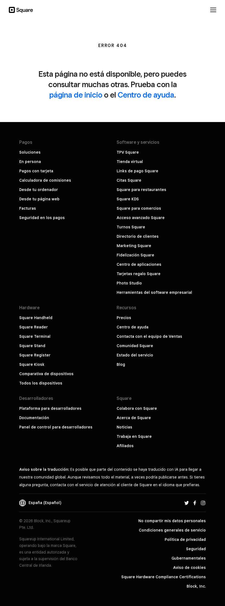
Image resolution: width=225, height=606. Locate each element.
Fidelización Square (135, 255)
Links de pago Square (137, 171)
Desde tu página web (39, 199)
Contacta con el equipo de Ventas (149, 336)
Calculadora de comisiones (45, 180)
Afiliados (125, 446)
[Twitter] (186, 502)
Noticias (124, 427)
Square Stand (32, 346)
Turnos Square (131, 227)
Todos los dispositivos (40, 383)
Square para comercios (139, 208)
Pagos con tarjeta (36, 171)
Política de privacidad (185, 539)
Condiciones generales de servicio (172, 530)
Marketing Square (134, 245)
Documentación (34, 418)
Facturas (27, 208)
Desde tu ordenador (38, 189)
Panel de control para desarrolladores (55, 427)
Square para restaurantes (141, 189)
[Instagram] (203, 502)
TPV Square (128, 152)
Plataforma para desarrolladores (50, 408)
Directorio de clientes (138, 236)
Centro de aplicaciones (139, 264)
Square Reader (33, 327)
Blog (121, 364)
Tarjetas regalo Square (139, 274)
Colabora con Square (137, 408)
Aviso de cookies (189, 567)
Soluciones (30, 152)
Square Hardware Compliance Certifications (163, 577)
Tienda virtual (130, 161)
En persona (30, 161)
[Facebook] (195, 502)
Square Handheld (35, 318)
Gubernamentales (188, 558)
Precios (124, 318)
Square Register (34, 355)
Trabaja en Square (134, 436)
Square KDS (128, 199)
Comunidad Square (135, 346)
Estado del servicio (135, 355)
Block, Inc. (196, 586)
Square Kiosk (31, 364)
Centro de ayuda (146, 94)
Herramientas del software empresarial (154, 292)
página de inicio (75, 94)
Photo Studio (129, 283)
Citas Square (129, 180)
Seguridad (196, 549)
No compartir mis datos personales (172, 521)
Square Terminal (34, 336)
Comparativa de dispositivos (46, 374)
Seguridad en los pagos (42, 217)
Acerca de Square (134, 418)
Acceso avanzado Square (141, 217)
